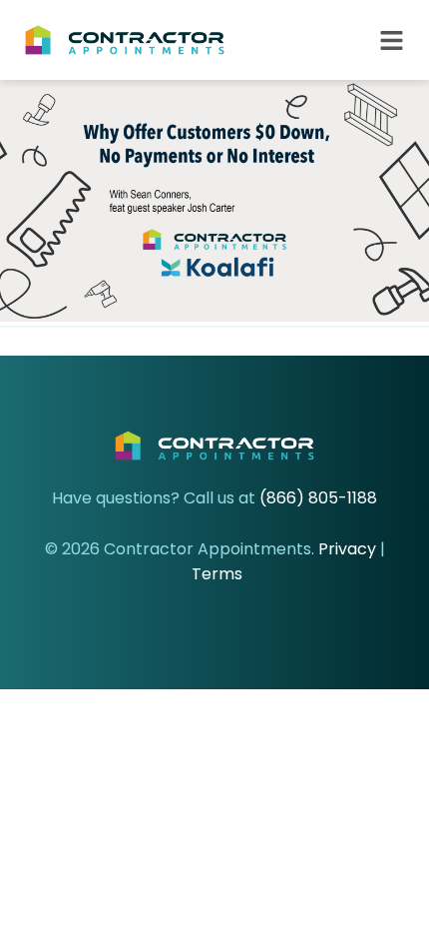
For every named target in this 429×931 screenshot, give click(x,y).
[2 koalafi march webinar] (214, 316)
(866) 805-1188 (318, 497)
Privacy (347, 548)
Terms (217, 573)
